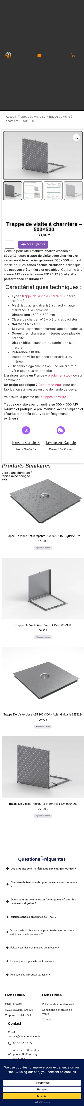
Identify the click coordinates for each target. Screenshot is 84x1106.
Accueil (11, 116)
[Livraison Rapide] (61, 430)
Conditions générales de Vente (57, 1011)
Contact (47, 1019)
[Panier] (73, 55)
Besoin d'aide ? (26, 443)
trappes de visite (53, 397)
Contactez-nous (50, 385)
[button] (39, 55)
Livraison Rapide (61, 443)
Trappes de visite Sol (32, 116)
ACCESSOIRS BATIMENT (21, 1009)
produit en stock (60, 375)
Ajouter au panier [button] (43, 548)
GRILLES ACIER (15, 1004)
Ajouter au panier (33, 244)
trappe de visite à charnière (43, 296)
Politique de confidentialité (58, 1004)
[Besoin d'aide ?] (26, 430)
